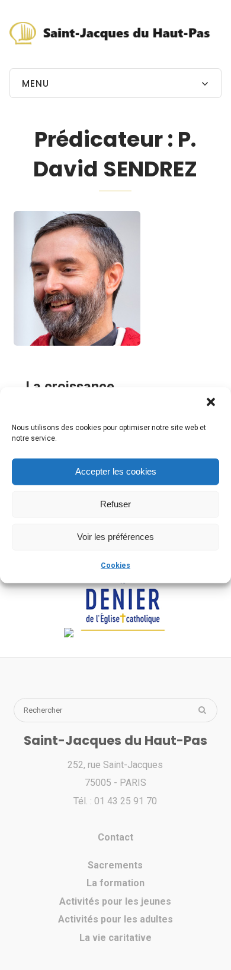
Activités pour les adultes (115, 919)
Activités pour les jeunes (115, 901)
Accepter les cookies (115, 471)
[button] (212, 403)
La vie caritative (115, 937)
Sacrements (115, 865)
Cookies (115, 565)
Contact (115, 837)
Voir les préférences (115, 537)
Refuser (115, 504)
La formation (115, 883)
